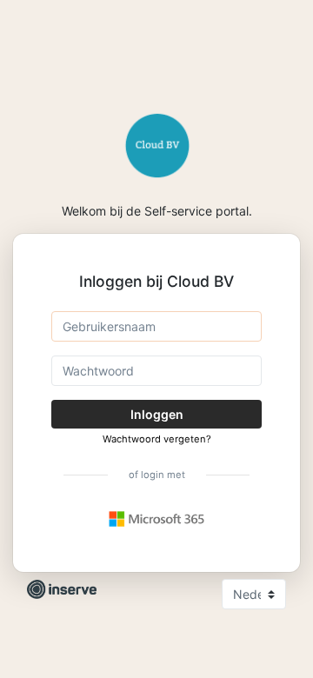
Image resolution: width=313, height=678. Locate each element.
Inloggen (156, 414)
